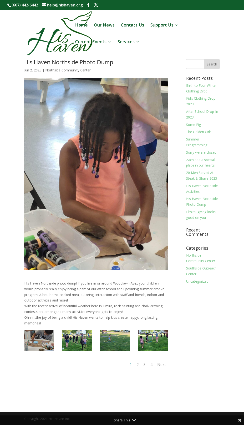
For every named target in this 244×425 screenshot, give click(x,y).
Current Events (91, 42)
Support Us (161, 25)
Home (81, 25)
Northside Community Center (68, 70)
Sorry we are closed (201, 152)
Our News (104, 25)
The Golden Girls (199, 131)
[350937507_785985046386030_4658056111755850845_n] (77, 351)
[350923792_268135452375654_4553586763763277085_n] (39, 351)
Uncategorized (197, 281)
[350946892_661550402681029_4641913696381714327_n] (153, 351)
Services (126, 42)
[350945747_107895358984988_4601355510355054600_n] (115, 351)
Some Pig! (194, 124)
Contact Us (132, 25)
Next (161, 364)
